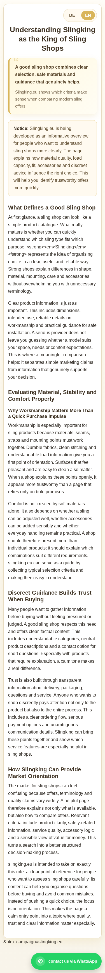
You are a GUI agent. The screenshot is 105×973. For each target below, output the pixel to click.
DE (72, 15)
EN (88, 15)
